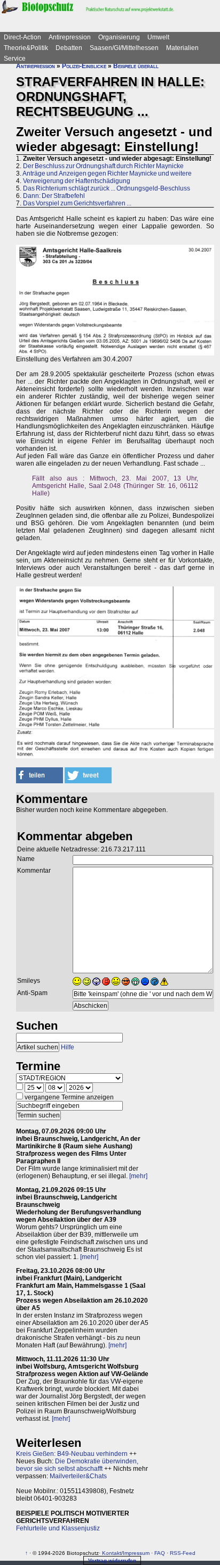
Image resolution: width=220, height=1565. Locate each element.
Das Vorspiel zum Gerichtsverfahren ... (77, 203)
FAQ (159, 1553)
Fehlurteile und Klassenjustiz (58, 1528)
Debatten (69, 48)
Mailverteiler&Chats (78, 1476)
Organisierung (119, 37)
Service (15, 58)
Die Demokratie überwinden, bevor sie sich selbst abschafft (77, 1465)
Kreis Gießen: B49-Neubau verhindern (72, 1454)
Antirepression (70, 37)
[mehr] (138, 1176)
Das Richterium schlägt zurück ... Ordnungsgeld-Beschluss (106, 188)
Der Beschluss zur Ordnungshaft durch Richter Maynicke (103, 166)
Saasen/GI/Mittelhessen (124, 48)
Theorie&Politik (26, 48)
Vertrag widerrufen (112, 1560)
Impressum (136, 1553)
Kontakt (111, 1553)
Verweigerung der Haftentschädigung (76, 181)
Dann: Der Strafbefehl (54, 196)
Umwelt (158, 37)
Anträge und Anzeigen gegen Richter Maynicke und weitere (107, 173)
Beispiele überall (136, 66)
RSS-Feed (182, 1553)
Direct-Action (22, 37)
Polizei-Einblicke (84, 66)
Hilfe (67, 1047)
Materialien (182, 48)
